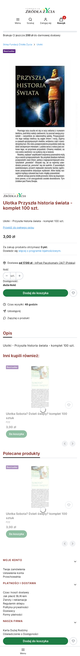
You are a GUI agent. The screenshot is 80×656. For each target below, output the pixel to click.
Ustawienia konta (13, 572)
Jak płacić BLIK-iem (15, 596)
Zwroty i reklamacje (15, 599)
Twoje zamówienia (14, 569)
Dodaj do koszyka (35, 293)
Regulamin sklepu (13, 603)
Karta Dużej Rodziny (15, 630)
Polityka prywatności (15, 607)
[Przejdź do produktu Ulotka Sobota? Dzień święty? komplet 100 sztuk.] (40, 387)
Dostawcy (9, 610)
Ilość (6, 269)
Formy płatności (12, 614)
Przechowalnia (12, 576)
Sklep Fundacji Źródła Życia (17, 44)
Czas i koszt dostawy (16, 592)
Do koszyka (16, 433)
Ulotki (40, 44)
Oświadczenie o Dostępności (20, 633)
